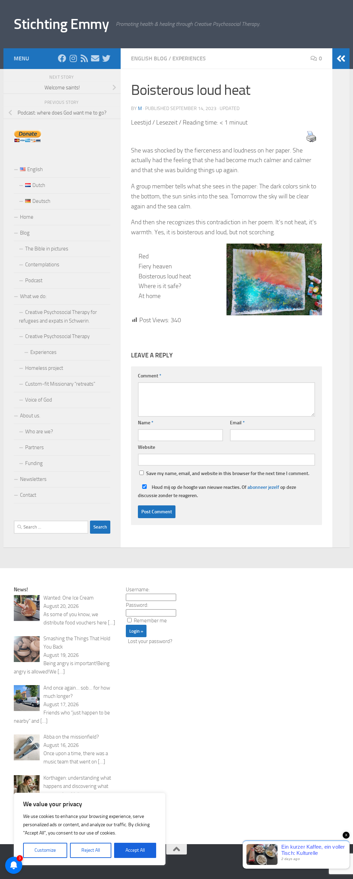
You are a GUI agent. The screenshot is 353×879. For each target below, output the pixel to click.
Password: (137, 605)
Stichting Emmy (61, 24)
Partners (34, 447)
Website (146, 447)
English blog (149, 58)
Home (26, 217)
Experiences (189, 58)
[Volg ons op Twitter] (106, 58)
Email (237, 423)
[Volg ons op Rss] (84, 58)
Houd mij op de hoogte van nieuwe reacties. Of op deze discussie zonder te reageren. (217, 491)
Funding (34, 463)
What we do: (33, 296)
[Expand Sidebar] (341, 58)
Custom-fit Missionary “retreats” (60, 384)
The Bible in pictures (46, 249)
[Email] (95, 58)
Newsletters (33, 479)
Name (145, 423)
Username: (138, 589)
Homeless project (44, 368)
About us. (30, 416)
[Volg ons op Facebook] (62, 58)
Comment (149, 376)
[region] (89, 829)
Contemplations (42, 264)
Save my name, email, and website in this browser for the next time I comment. (227, 473)
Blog (25, 233)
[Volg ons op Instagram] (73, 58)
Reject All (90, 850)
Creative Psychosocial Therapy (57, 336)
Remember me (150, 621)
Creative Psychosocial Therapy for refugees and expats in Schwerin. (58, 316)
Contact (28, 495)
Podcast (33, 280)
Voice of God (38, 400)
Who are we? (39, 431)
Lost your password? (150, 641)
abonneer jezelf (263, 487)
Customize (45, 850)
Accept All (135, 850)
